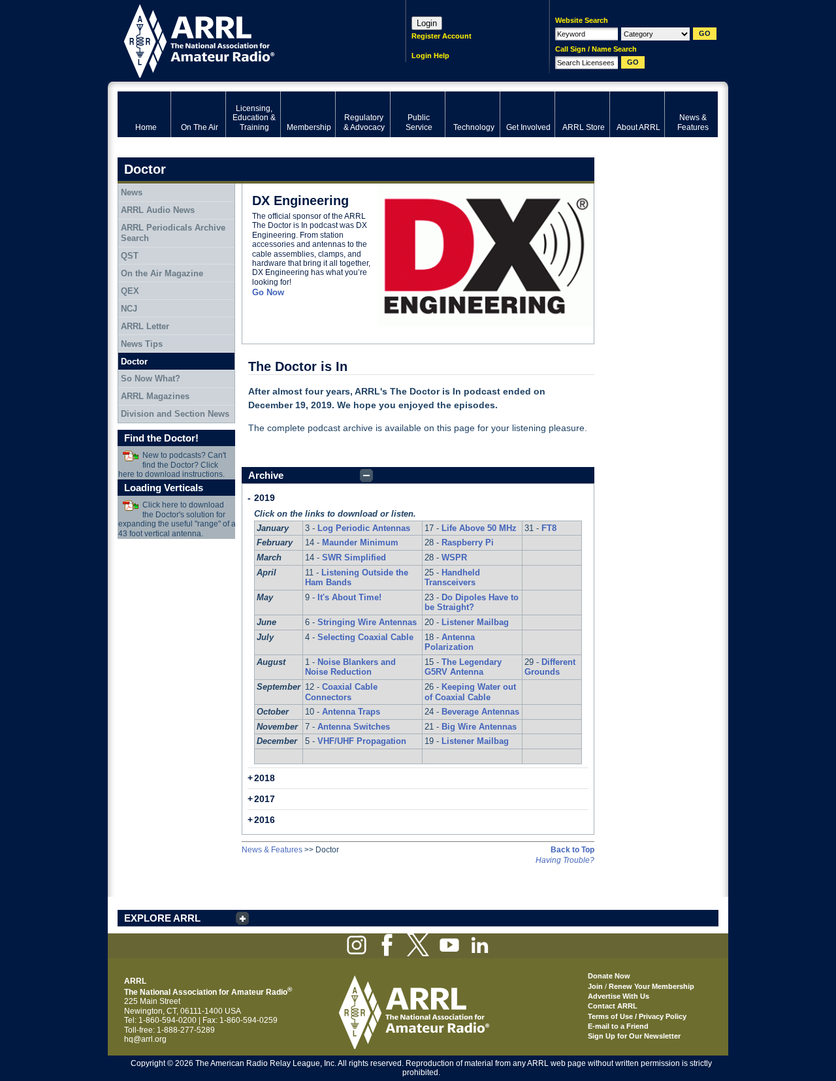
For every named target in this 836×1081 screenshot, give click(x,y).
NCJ (129, 309)
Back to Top (572, 849)
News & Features (272, 849)
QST (129, 256)
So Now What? (150, 378)
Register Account (441, 36)
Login (427, 23)
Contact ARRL (612, 1006)
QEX (130, 291)
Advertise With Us (618, 996)
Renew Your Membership (651, 986)
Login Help (430, 55)
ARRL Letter (145, 326)
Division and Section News (175, 414)
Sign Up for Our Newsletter (634, 1036)
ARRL (244, 39)
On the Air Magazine (162, 273)
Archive (265, 475)
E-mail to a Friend (618, 1026)
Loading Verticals (163, 487)
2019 (264, 497)
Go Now (268, 292)
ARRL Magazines (155, 396)
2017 (264, 799)
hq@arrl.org (145, 1039)
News (131, 192)
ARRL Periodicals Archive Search (173, 233)
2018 (264, 778)
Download (130, 456)
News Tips (142, 344)
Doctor (134, 361)
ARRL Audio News (158, 210)
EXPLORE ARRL (162, 918)
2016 (264, 820)
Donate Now (609, 976)
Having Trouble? (565, 860)
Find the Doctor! (161, 438)
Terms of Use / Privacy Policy (637, 1016)
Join (595, 986)
